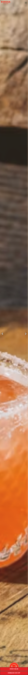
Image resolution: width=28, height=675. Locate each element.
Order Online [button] (14, 669)
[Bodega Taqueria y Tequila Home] (6, 2)
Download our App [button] (14, 673)
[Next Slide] (25, 334)
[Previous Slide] (2, 334)
